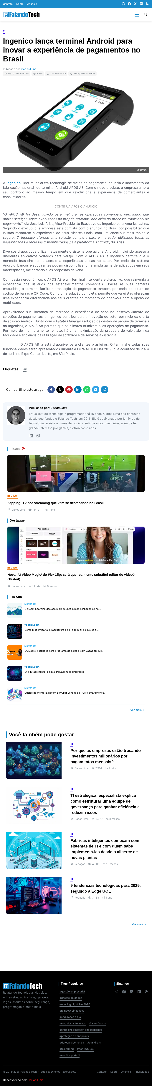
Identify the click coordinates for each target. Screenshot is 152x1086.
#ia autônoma (97, 1023)
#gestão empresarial (72, 991)
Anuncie (32, 3)
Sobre (20, 3)
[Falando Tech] (21, 14)
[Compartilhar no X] (60, 389)
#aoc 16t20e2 (85, 1048)
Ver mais (136, 709)
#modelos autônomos (73, 1023)
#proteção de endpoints (74, 1036)
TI (4, 31)
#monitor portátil (70, 1055)
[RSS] (147, 3)
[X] (135, 3)
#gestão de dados (71, 997)
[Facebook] (129, 3)
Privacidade (142, 1071)
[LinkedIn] (31, 436)
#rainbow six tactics (72, 1010)
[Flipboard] (141, 3)
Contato (8, 3)
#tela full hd (67, 1048)
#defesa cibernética (72, 1042)
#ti (25, 369)
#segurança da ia (70, 1016)
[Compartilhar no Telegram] (95, 389)
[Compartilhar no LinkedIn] (78, 389)
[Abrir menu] (137, 14)
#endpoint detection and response (81, 1029)
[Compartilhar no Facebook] (51, 389)
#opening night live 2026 (75, 1004)
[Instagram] (123, 3)
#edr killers (94, 1042)
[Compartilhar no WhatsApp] (86, 389)
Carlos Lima (28, 69)
